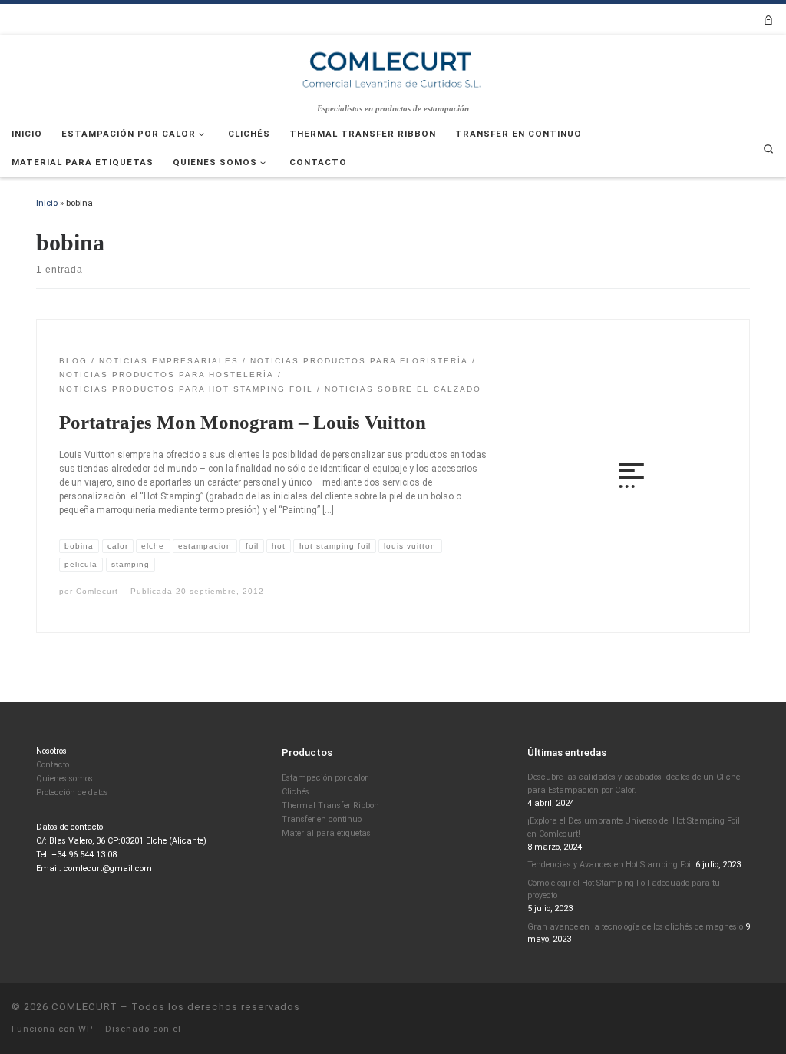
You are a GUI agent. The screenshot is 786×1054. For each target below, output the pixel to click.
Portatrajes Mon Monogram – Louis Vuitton (242, 422)
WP (85, 1029)
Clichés (295, 792)
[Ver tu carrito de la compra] (768, 20)
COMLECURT (84, 1007)
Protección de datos (72, 792)
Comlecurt (97, 591)
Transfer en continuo (322, 819)
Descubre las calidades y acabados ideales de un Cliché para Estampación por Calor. (633, 783)
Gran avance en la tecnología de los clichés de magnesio (635, 927)
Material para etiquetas (326, 833)
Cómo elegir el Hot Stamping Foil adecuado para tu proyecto (623, 889)
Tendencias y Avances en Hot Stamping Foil (610, 865)
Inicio (47, 202)
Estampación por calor (325, 778)
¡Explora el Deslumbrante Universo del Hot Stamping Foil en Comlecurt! (633, 827)
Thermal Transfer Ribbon (330, 805)
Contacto (52, 765)
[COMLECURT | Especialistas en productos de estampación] (393, 68)
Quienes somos (64, 779)
